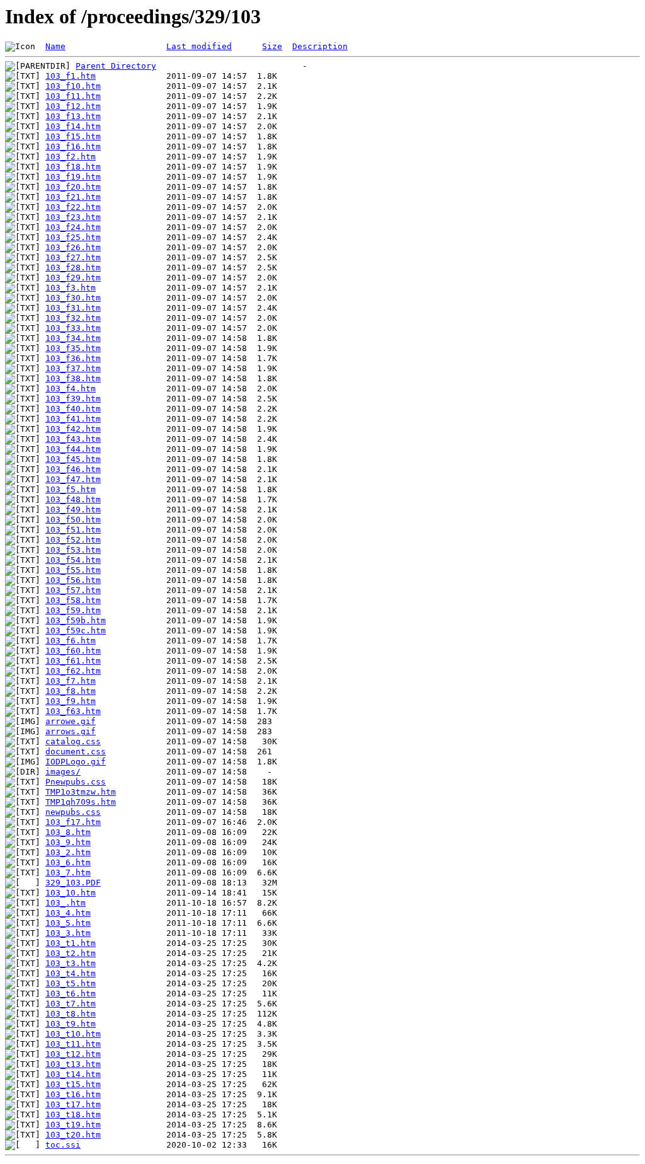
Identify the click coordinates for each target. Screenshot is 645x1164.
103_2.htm (68, 852)
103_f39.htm (73, 398)
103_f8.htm (70, 691)
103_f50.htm (73, 519)
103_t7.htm (70, 1003)
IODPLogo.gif (75, 761)
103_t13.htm (73, 1064)
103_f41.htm (73, 419)
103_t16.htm (73, 1094)
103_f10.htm (73, 86)
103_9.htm (68, 842)
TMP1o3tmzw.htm (80, 792)
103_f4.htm (70, 388)
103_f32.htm (73, 318)
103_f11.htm (73, 96)
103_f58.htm (73, 600)
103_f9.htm (70, 701)
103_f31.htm (73, 308)
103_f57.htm (73, 590)
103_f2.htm (70, 156)
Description (320, 46)
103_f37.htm (73, 368)
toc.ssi (63, 1145)
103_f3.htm (70, 287)
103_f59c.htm (75, 630)
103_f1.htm (70, 76)
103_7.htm (68, 872)
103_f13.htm (73, 116)
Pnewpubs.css (75, 782)
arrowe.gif (70, 721)
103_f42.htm (73, 429)
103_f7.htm (70, 681)
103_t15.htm (73, 1084)
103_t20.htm (73, 1134)
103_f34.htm (73, 338)
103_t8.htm (70, 1013)
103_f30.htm (73, 298)
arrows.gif (70, 731)
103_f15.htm (73, 136)
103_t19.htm (73, 1124)
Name (55, 46)
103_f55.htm (73, 570)
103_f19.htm (73, 177)
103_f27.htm (73, 257)
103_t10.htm (73, 1034)
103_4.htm (68, 913)
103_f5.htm (70, 489)
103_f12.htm (73, 106)
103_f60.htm (73, 650)
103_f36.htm (73, 358)
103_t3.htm (70, 963)
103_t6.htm (70, 993)
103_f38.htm (73, 378)
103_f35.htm (73, 348)
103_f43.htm (73, 439)
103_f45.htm (73, 459)
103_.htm (65, 903)
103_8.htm (68, 832)
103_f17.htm (73, 822)
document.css (75, 751)
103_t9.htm (70, 1024)
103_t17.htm (73, 1104)
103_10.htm (70, 892)
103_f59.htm (73, 610)
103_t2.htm (70, 953)
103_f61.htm (73, 661)
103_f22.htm (73, 207)
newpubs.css (73, 812)
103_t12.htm (73, 1054)
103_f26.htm (73, 247)
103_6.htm (68, 862)
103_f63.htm (73, 711)
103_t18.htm (73, 1114)
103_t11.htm (73, 1044)
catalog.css (73, 741)
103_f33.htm (73, 328)
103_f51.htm (73, 529)
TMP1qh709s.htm (80, 802)
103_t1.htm (70, 943)
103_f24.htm (73, 227)
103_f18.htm (73, 166)
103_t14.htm (73, 1074)
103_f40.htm (73, 408)
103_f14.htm (73, 126)
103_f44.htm (73, 449)
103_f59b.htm (75, 620)
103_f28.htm (73, 267)
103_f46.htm (73, 469)
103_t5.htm (70, 983)
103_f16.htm (73, 146)
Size (272, 46)
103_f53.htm (73, 550)
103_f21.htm (73, 197)
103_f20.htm (73, 187)
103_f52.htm (73, 540)
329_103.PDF (73, 882)
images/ (63, 771)
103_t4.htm (70, 973)
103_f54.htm (73, 560)
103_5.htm (68, 923)
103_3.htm (68, 933)
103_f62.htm (73, 671)
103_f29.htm (73, 277)
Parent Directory (116, 66)
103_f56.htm (73, 580)
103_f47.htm (73, 479)
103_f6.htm (70, 640)
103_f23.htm (73, 217)
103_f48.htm (73, 499)
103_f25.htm (73, 237)
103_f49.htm (73, 509)
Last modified (199, 46)
